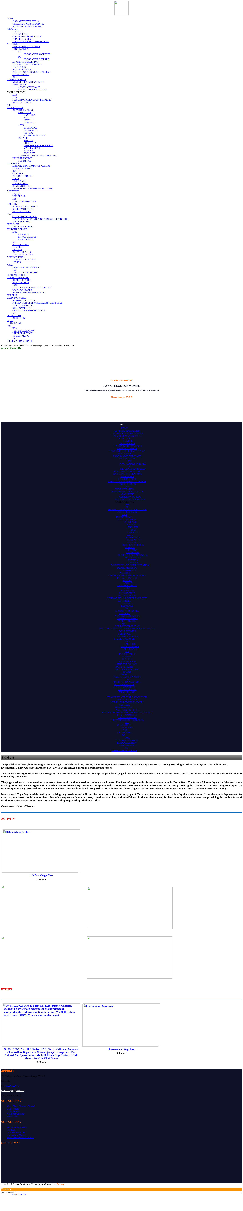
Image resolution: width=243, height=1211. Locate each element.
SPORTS (16, 194)
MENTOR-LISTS (20, 282)
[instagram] (10, 1186)
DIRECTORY (18, 318)
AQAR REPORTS (21, 221)
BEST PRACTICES (21, 69)
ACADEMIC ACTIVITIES (25, 206)
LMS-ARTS (23, 234)
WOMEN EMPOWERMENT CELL (29, 292)
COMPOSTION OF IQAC (24, 216)
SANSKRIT (29, 122)
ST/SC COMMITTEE (22, 305)
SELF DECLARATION (23, 331)
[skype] (7, 1186)
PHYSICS (28, 150)
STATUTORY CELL (16, 298)
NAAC (10, 265)
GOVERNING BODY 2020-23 (26, 36)
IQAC (9, 214)
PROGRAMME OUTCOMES (26, 46)
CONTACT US (14, 315)
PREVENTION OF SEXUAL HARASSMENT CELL (37, 303)
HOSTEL (16, 171)
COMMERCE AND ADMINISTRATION (37, 155)
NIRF (9, 105)
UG (19, 51)
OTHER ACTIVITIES (22, 209)
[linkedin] (5, 1186)
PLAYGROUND (20, 183)
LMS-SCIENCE (25, 239)
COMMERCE (24, 161)
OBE (14, 77)
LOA (14, 95)
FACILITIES (13, 163)
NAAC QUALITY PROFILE (26, 267)
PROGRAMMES (20, 49)
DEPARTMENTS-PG (22, 158)
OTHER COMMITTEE (18, 277)
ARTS (21, 125)
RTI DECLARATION (22, 333)
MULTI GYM (18, 181)
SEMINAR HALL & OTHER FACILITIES (32, 188)
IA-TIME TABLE (20, 244)
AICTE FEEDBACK (22, 102)
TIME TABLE (19, 67)
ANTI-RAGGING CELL (24, 300)
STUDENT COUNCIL (23, 254)
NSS (14, 199)
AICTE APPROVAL (124, 502)
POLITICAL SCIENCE (34, 135)
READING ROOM (21, 186)
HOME (10, 18)
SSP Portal (11, 1130)
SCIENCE (23, 138)
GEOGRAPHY (31, 130)
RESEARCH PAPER (22, 290)
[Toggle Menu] (121, 424)
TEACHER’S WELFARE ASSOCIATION (32, 287)
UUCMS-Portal (14, 323)
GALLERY (12, 204)
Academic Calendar (15, 1114)
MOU (15, 285)
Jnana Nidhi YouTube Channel (20, 1137)
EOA (14, 97)
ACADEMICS (13, 44)
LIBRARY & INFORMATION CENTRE (31, 166)
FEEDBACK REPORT (23, 227)
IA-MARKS (18, 247)
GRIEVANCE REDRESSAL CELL (28, 310)
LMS (14, 232)
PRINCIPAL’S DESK (22, 39)
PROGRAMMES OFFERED (37, 54)
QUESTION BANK (21, 252)
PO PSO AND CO (20, 74)
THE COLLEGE (20, 34)
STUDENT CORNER (17, 229)
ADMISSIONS (19, 84)
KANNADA (29, 115)
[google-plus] (3, 1186)
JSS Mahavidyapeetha (16, 1127)
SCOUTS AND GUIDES (24, 201)
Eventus (60, 1184)
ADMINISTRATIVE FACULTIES (28, 82)
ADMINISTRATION (16, 79)
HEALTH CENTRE (21, 280)
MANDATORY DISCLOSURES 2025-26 (31, 100)
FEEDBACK (13, 224)
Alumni (4, 348)
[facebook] (2, 1186)
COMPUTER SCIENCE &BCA (38, 145)
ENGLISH (28, 117)
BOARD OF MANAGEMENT (26, 26)
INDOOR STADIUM (22, 176)
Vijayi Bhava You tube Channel (21, 1106)
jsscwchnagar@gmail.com (12, 1091)
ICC (14, 313)
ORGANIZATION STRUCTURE (28, 24)
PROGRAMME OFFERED (36, 59)
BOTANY (28, 140)
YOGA (15, 178)
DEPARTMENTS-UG (22, 110)
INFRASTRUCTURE (22, 168)
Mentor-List (12, 1116)
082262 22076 (12, 1086)
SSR (14, 270)
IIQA (9, 325)
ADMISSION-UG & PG (29, 87)
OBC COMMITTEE (21, 308)
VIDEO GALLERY (21, 211)
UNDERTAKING (20, 336)
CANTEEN (17, 173)
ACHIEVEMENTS (16, 257)
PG (19, 57)
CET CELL (12, 295)
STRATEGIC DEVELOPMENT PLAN (30, 41)
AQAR (10, 320)
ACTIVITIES (13, 191)
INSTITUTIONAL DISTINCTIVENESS (31, 72)
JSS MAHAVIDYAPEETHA (25, 21)
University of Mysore (16, 1135)
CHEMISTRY (30, 143)
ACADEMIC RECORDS (24, 259)
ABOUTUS (12, 29)
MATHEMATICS (32, 148)
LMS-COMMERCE (27, 237)
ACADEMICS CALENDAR (25, 62)
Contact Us (15, 348)
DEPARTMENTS (15, 107)
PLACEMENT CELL (17, 275)
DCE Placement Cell (16, 1132)
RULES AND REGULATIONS (27, 64)
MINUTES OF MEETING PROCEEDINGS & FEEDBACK (40, 219)
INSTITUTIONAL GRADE (25, 272)
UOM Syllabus (13, 1111)
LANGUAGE (24, 112)
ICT (14, 242)
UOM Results (13, 1109)
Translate (22, 1194)
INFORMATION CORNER (19, 341)
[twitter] (9, 1186)
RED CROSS (18, 196)
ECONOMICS (30, 128)
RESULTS (17, 249)
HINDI (27, 120)
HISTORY (28, 133)
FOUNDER (17, 31)
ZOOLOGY (29, 153)
